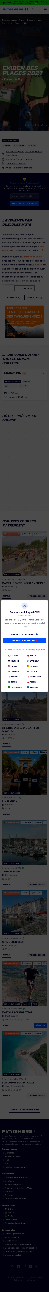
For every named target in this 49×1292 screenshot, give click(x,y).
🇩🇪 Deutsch (13, 660)
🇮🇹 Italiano (32, 671)
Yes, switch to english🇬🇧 (24, 640)
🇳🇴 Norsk (12, 681)
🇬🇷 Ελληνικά (33, 660)
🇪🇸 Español (32, 666)
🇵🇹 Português (15, 687)
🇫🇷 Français (13, 671)
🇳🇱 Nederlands (34, 676)
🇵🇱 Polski (31, 681)
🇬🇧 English (13, 666)
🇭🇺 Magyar (13, 676)
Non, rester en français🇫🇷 (24, 634)
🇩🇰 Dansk (31, 655)
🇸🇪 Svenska (32, 687)
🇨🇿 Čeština (13, 655)
